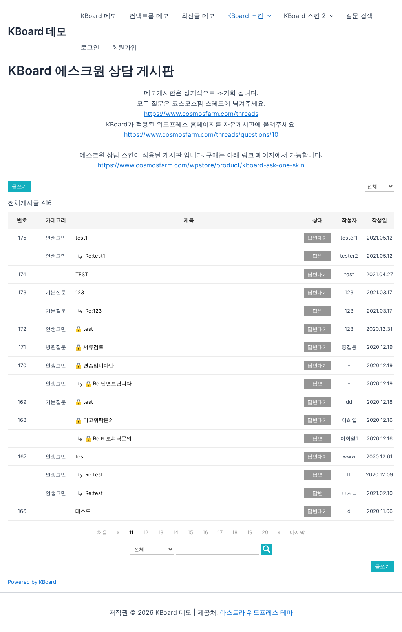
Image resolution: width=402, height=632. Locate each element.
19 (249, 532)
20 (265, 532)
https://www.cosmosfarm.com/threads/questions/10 (201, 134)
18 (235, 532)
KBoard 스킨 (245, 16)
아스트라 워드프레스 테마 (256, 612)
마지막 (297, 532)
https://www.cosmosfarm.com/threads (201, 113)
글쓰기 (19, 186)
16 (205, 532)
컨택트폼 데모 (149, 16)
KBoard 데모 (37, 31)
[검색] (266, 549)
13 (160, 532)
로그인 (89, 47)
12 (145, 532)
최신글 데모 (198, 16)
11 (131, 532)
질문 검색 (359, 16)
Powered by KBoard (32, 582)
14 (175, 532)
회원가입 (124, 47)
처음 (102, 532)
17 (220, 532)
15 (190, 532)
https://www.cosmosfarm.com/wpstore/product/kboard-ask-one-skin (201, 165)
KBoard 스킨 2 (305, 16)
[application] (267, 15)
